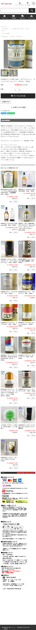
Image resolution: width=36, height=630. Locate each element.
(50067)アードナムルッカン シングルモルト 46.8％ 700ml (27, 324)
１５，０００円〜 (6, 33)
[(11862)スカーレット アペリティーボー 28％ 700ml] (26, 379)
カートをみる (27, 4)
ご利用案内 (13, 18)
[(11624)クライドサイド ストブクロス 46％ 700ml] (9, 312)
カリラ (3, 30)
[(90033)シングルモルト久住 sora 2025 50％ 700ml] (9, 213)
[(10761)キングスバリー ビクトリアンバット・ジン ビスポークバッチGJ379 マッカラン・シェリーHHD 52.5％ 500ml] (9, 379)
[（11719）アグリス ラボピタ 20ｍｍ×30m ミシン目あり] (9, 414)
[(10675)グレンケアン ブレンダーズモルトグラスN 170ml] (9, 447)
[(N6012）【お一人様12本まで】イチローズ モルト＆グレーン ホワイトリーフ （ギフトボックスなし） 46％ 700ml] (26, 213)
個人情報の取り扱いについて (8, 627)
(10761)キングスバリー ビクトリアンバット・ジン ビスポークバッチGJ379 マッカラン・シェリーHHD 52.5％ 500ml (9, 393)
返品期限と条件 (6, 110)
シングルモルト (5, 28)
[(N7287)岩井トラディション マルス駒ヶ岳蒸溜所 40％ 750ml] (26, 249)
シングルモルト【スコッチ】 (17, 28)
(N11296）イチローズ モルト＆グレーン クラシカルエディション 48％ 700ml (9, 261)
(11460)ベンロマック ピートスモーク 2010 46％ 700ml (26, 356)
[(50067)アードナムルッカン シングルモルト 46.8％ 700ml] (26, 312)
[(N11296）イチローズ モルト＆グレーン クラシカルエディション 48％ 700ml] (9, 249)
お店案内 (6, 628)
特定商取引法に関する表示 (23, 627)
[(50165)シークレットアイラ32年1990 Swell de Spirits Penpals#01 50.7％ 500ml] (9, 345)
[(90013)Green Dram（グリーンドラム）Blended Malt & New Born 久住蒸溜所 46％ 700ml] (9, 179)
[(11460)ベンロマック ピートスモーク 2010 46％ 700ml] (26, 345)
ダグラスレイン (5, 36)
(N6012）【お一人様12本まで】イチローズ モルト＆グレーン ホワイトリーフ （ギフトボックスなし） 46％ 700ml (26, 227)
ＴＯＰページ (4, 18)
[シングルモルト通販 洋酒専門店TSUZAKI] (6, 5)
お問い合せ (22, 18)
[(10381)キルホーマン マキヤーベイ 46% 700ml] (26, 281)
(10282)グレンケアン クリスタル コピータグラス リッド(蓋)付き (26, 426)
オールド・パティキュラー (16, 36)
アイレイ (27, 28)
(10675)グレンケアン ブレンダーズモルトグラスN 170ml (9, 459)
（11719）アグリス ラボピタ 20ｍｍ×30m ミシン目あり (9, 426)
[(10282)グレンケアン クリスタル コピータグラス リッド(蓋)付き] (26, 414)
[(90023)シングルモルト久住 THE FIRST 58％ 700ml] (26, 179)
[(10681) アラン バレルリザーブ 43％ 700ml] (9, 281)
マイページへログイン (19, 4)
